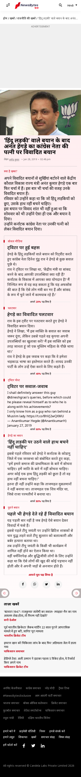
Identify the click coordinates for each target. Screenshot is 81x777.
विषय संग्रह (64, 737)
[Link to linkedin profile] (42, 745)
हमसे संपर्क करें (57, 731)
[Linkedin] (58, 585)
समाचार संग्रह (48, 737)
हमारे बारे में (9, 731)
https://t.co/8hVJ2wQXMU (45, 416)
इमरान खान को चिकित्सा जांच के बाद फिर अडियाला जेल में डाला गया (40, 645)
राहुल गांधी (8, 718)
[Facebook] (23, 585)
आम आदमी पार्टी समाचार (48, 695)
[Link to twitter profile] (33, 745)
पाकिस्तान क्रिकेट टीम (16, 667)
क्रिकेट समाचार (59, 703)
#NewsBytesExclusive (17, 695)
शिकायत (22, 737)
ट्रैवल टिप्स (64, 688)
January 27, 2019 (19, 425)
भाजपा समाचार (11, 703)
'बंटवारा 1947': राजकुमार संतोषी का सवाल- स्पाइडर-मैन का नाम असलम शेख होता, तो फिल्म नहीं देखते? (40, 614)
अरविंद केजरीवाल (12, 688)
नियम (42, 731)
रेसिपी (21, 718)
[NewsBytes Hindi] (27, 5)
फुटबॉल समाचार (11, 710)
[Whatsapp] (35, 585)
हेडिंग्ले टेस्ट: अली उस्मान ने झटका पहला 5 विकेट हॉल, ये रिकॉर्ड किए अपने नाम (39, 661)
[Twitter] (46, 585)
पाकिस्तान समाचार (14, 651)
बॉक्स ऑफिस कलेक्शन (35, 703)
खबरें (12, 18)
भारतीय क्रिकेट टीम (15, 635)
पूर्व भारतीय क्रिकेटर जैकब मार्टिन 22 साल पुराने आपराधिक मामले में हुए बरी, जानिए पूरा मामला (37, 629)
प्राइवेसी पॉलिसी (27, 731)
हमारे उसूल (9, 737)
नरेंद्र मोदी (50, 688)
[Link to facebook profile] (24, 745)
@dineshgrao (17, 397)
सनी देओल (10, 620)
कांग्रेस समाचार (33, 688)
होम (5, 18)
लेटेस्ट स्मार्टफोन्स (32, 710)
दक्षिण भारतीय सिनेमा (39, 718)
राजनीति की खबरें (26, 18)
